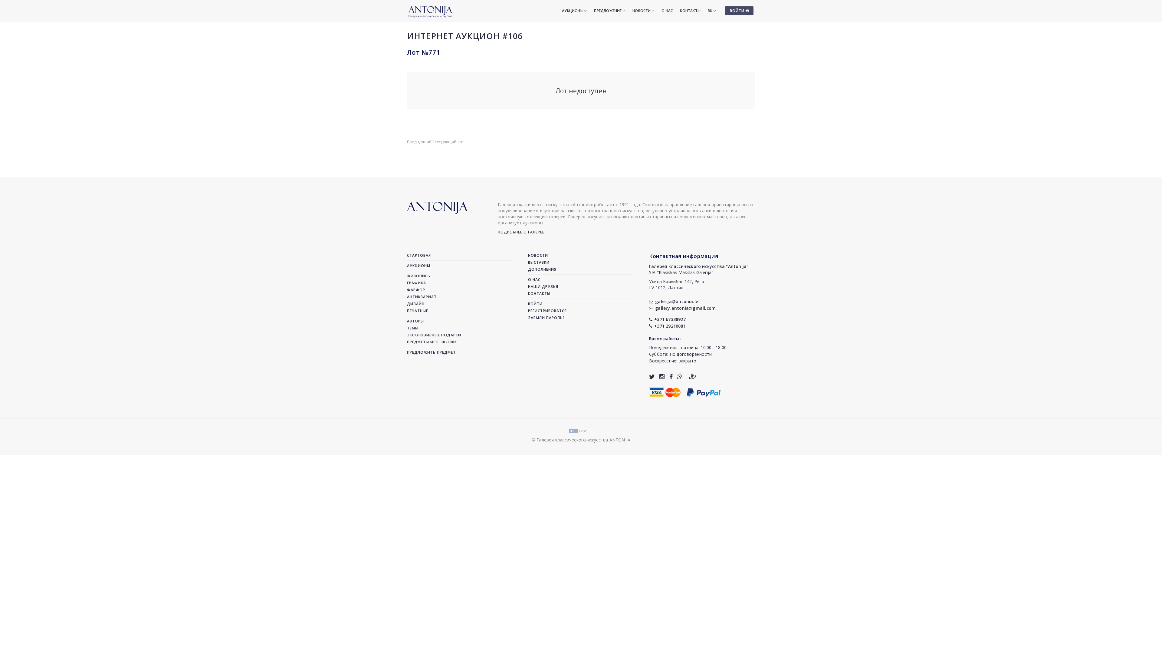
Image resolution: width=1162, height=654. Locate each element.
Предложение (608, 10)
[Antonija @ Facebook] (671, 376)
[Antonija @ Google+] (680, 376)
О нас (667, 10)
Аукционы (573, 10)
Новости (642, 10)
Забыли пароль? (546, 317)
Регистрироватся (547, 310)
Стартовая (419, 255)
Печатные (417, 310)
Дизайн (416, 303)
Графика (416, 283)
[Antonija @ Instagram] (662, 376)
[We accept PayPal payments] (704, 392)
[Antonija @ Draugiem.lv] (692, 376)
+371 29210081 (670, 326)
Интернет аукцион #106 (465, 35)
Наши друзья (543, 286)
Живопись (418, 276)
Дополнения (542, 269)
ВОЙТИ (738, 10)
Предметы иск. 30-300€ (432, 342)
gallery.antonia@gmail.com (685, 308)
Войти (535, 303)
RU (711, 10)
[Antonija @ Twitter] (652, 376)
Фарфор (416, 289)
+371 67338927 (670, 319)
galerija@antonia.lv (676, 301)
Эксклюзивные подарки (434, 335)
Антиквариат (422, 296)
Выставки (539, 262)
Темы (413, 328)
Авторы (415, 321)
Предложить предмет (431, 352)
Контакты (690, 10)
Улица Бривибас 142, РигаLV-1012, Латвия (676, 284)
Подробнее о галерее (521, 232)
